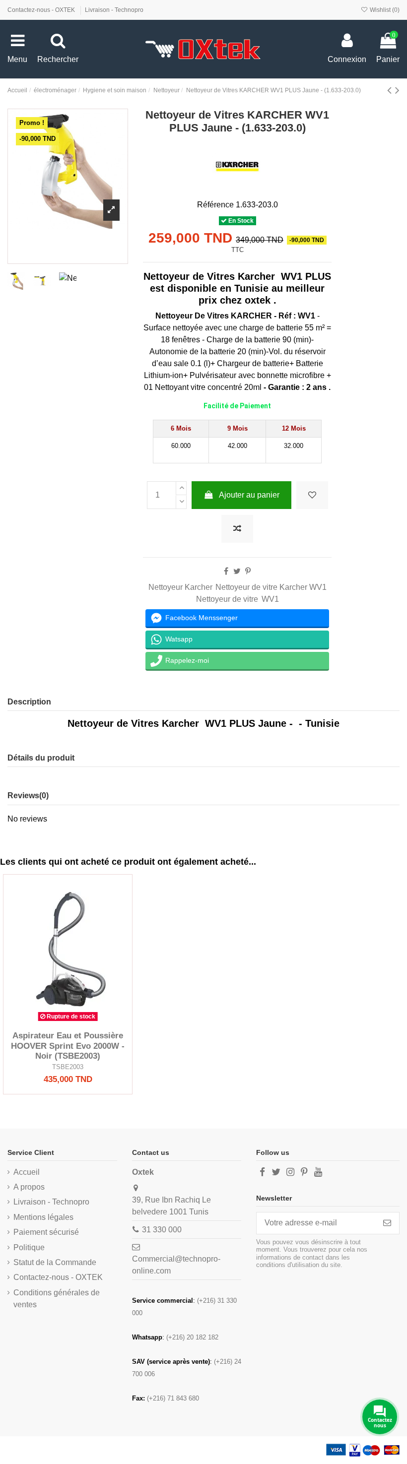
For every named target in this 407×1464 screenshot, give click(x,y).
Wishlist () (384, 9)
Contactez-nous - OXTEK (41, 9)
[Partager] (226, 571)
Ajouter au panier (249, 495)
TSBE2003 (67, 1067)
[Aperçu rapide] (84, 1022)
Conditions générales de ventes (56, 1298)
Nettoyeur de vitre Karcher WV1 (271, 587)
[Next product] (397, 90)
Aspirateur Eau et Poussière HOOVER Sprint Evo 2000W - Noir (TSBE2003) (68, 1046)
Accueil (26, 1172)
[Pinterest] (248, 571)
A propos (29, 1187)
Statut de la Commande (54, 1262)
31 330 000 (162, 1229)
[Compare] (68, 1022)
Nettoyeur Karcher (180, 587)
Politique (29, 1247)
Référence (215, 204)
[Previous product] (391, 90)
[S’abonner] (387, 1223)
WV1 (270, 599)
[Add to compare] (237, 529)
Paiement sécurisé (46, 1232)
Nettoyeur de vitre (227, 599)
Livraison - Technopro (114, 9)
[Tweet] (237, 571)
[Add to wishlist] (312, 495)
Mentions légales (43, 1217)
